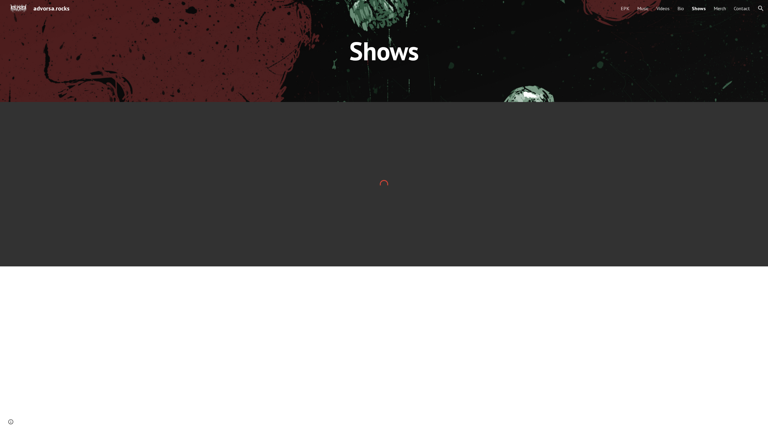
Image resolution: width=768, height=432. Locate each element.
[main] (384, 51)
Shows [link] (699, 8)
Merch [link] (720, 8)
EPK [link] (625, 8)
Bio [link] (680, 8)
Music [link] (643, 8)
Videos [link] (663, 8)
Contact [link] (742, 8)
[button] (761, 8)
